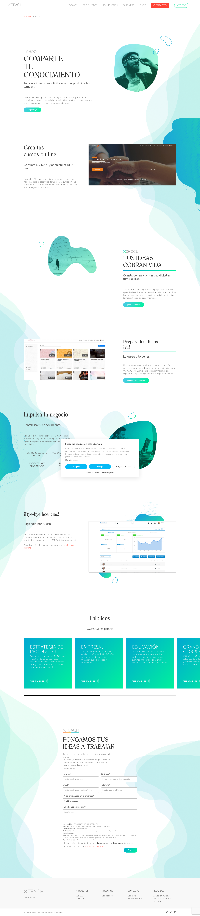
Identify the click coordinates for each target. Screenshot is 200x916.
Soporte (157, 901)
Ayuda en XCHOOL (162, 898)
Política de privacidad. (95, 846)
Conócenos (107, 895)
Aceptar (76, 467)
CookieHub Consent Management (104, 472)
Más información (71, 460)
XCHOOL (80, 898)
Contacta (132, 895)
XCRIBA (79, 895)
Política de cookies (56, 912)
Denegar (100, 467)
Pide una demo (135, 898)
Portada (27, 16)
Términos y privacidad (40, 912)
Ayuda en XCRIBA (161, 895)
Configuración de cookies (123, 466)
